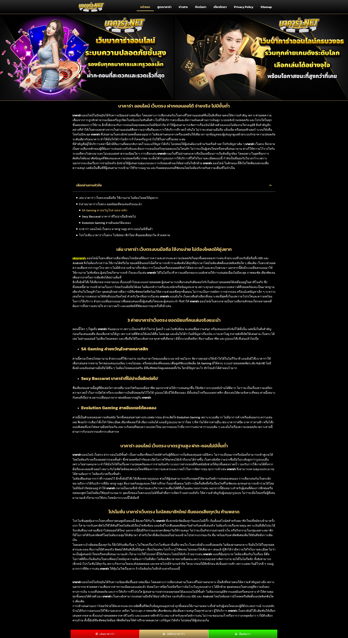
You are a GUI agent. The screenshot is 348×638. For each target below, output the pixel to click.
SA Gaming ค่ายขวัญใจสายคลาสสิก (104, 210)
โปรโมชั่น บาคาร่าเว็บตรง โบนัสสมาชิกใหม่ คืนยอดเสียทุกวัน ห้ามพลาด (124, 235)
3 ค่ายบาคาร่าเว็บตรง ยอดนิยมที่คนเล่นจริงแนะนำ (110, 204)
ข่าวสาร (183, 7)
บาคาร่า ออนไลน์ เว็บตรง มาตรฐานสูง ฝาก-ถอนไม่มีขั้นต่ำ (116, 229)
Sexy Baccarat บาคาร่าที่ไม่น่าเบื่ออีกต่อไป (109, 216)
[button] (270, 185)
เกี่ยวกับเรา (220, 7)
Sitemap (266, 7)
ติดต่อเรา (200, 7)
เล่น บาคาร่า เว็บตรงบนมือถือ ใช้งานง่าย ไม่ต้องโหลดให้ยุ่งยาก (118, 198)
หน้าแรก (145, 7)
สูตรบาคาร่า (164, 7)
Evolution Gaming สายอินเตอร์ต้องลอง (106, 223)
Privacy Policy (243, 7)
